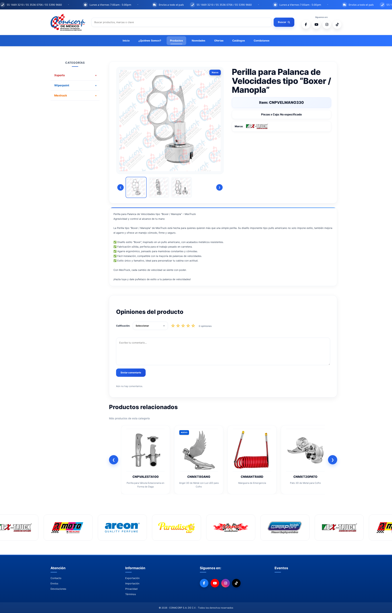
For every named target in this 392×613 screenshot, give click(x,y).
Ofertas (218, 40)
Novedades (198, 40)
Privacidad (131, 588)
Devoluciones (58, 588)
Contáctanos (261, 40)
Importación (132, 583)
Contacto (56, 578)
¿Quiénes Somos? (149, 40)
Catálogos (238, 40)
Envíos (54, 583)
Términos (130, 594)
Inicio (126, 40)
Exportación (132, 578)
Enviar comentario (131, 372)
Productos (176, 40)
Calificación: (123, 325)
